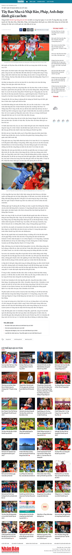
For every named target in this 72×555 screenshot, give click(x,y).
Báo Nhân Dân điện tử (20, 1)
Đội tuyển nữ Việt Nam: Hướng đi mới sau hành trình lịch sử (9, 496)
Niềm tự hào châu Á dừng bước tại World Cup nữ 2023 (44, 474)
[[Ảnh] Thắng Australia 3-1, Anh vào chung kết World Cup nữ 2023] (45, 424)
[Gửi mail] (28, 29)
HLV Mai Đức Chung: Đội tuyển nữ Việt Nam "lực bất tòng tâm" (62, 536)
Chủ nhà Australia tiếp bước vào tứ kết (14, 328)
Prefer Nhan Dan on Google (43, 29)
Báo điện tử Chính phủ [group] (6, 543)
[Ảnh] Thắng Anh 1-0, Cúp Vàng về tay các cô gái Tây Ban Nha (62, 413)
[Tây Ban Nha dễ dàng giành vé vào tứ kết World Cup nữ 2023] (9, 507)
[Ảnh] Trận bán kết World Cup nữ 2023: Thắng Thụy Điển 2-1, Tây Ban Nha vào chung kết (44, 454)
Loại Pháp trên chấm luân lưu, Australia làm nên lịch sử (27, 474)
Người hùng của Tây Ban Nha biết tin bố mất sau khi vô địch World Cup (44, 413)
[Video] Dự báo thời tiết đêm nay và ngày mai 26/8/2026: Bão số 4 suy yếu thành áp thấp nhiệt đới (58, 80)
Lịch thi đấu (50, 1)
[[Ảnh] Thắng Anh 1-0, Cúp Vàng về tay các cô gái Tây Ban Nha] (63, 404)
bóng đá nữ (8, 339)
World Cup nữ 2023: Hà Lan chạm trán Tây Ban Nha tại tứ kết (27, 496)
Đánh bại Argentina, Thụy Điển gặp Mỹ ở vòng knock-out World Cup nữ (44, 536)
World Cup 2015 (28, 339)
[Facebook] (20, 29)
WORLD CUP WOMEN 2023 (9, 5)
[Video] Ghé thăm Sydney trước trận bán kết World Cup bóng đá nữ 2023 (27, 453)
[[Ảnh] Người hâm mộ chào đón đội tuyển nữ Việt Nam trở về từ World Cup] (9, 527)
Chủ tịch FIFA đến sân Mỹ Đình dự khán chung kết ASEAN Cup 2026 (58, 72)
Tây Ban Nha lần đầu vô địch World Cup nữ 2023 (9, 432)
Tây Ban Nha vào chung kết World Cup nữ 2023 (62, 452)
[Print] (31, 29)
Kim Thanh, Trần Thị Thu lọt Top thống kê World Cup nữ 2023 (9, 413)
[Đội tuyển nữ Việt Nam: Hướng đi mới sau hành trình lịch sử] (9, 487)
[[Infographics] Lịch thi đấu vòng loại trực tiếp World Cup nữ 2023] (27, 507)
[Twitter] (24, 29)
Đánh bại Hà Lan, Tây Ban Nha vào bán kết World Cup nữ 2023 (62, 475)
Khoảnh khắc (41, 1)
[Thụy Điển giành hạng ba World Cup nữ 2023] (27, 424)
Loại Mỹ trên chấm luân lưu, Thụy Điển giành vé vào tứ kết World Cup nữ (23, 333)
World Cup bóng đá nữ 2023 (18, 20)
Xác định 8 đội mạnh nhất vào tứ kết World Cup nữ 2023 (19, 325)
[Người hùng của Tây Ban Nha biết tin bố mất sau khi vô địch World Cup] (45, 404)
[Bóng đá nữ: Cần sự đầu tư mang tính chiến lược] (45, 487)
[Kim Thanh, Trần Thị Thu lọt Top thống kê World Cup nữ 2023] (9, 404)
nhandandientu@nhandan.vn (63, 552)
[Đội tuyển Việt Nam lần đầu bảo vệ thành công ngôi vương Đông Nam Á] (63, 357)
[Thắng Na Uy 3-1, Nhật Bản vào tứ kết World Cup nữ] (63, 487)
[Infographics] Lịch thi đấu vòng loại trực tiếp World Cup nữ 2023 (26, 516)
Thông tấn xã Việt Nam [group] (20, 543)
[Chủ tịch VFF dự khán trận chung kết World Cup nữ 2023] (9, 444)
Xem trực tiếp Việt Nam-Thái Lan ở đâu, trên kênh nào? (58, 54)
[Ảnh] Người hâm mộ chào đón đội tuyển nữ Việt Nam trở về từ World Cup (9, 536)
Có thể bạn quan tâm (12, 348)
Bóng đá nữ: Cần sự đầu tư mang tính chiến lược (44, 495)
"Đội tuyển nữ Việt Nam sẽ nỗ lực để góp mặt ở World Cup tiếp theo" (26, 536)
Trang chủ (27, 1)
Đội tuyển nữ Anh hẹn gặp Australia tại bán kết (8, 474)
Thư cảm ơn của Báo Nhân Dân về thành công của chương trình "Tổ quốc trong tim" (58, 47)
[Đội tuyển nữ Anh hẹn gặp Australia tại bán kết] (9, 466)
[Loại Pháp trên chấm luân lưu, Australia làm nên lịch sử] (27, 466)
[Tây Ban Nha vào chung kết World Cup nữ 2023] (63, 444)
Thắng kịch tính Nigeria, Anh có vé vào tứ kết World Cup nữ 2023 (21, 330)
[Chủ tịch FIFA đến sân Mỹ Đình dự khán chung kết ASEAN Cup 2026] (45, 357)
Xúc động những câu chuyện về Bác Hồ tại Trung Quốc (62, 386)
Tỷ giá (62, 96)
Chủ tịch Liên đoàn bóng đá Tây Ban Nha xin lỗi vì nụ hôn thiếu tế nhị (26, 413)
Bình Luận (32, 1)
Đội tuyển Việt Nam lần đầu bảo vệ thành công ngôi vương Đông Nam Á (58, 39)
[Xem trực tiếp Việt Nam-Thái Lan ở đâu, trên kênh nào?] (9, 357)
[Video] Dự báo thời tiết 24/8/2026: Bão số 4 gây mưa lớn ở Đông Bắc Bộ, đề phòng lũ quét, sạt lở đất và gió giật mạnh (58, 63)
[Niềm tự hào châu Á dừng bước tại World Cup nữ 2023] (45, 466)
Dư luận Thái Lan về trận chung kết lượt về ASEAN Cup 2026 (58, 32)
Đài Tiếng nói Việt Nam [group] (34, 543)
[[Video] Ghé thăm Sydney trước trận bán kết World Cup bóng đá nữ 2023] (27, 444)
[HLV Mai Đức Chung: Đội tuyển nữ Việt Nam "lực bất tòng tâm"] (63, 527)
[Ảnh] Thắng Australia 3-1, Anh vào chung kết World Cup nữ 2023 (44, 433)
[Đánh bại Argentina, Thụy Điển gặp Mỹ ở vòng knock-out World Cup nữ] (45, 527)
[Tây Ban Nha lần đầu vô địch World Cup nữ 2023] (9, 424)
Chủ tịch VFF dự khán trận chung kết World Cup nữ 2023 (9, 453)
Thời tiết (55, 96)
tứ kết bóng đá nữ (18, 339)
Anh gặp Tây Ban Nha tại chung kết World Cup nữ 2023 (61, 433)
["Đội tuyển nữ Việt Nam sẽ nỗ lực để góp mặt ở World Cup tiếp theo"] (27, 527)
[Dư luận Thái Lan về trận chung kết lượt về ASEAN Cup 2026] (27, 357)
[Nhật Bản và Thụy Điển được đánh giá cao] (45, 507)
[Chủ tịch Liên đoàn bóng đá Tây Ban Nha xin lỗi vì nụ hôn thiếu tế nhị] (27, 404)
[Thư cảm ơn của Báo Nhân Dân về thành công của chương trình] (9, 378)
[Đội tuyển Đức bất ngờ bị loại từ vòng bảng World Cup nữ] (63, 507)
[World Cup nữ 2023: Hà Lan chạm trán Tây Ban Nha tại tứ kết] (27, 487)
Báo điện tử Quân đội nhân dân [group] (51, 543)
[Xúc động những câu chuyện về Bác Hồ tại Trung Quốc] (63, 378)
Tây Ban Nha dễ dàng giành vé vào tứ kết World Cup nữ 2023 (9, 516)
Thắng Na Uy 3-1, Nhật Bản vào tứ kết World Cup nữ (62, 495)
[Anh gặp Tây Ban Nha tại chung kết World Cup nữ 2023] (63, 424)
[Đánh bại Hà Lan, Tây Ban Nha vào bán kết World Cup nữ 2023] (63, 466)
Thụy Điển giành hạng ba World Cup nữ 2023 (26, 432)
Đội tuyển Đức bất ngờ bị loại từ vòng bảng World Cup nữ (62, 515)
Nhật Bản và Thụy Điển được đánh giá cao (44, 515)
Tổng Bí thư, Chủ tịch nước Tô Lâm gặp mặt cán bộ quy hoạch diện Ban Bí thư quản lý (26, 388)
